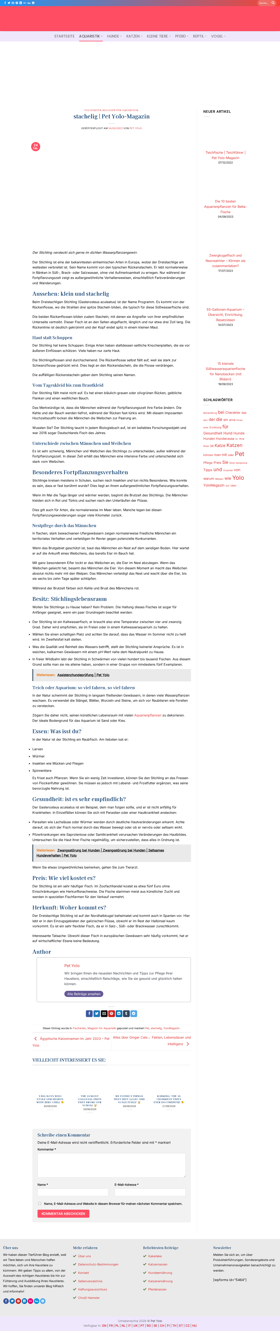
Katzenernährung (160, 1281)
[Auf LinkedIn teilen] (119, 1013)
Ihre (241, 438)
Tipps (207, 470)
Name (43, 1184)
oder (231, 455)
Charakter (232, 412)
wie (227, 478)
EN (104, 1325)
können (208, 455)
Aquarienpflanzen (147, 715)
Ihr (236, 439)
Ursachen (228, 470)
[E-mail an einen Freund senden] (104, 1013)
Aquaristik (89, 36)
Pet (147, 1028)
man (217, 455)
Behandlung (210, 412)
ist (212, 446)
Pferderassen (157, 1289)
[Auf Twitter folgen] (9, 3)
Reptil (198, 36)
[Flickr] (25, 3)
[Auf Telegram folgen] (33, 3)
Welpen (219, 478)
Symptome (241, 462)
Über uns (84, 1256)
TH (174, 1325)
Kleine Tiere (157, 36)
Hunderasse (225, 439)
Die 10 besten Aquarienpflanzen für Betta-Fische (225, 206)
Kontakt (83, 1272)
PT (142, 1325)
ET (181, 1325)
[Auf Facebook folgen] (5, 3)
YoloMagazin (171, 1028)
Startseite (64, 36)
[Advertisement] (140, 72)
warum (208, 478)
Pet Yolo (136, 128)
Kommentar (47, 1149)
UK (135, 1325)
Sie (225, 462)
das (244, 413)
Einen (240, 420)
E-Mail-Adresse (127, 1184)
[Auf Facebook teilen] (89, 1013)
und (217, 469)
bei (221, 412)
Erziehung (215, 427)
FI (168, 1325)
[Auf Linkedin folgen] (20, 3)
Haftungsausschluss (92, 1289)
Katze (220, 445)
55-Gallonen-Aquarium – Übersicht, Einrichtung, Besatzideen (225, 314)
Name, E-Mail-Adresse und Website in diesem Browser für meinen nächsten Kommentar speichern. (113, 1203)
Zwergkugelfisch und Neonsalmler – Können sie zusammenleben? (225, 260)
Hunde (113, 36)
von (237, 469)
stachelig (156, 1028)
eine (232, 420)
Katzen (133, 36)
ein (225, 420)
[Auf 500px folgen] (29, 3)
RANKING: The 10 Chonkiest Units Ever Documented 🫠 (169, 1099)
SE (155, 1325)
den (205, 420)
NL (123, 1325)
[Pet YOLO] (140, 18)
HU (194, 1325)
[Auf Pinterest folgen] (17, 3)
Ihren (206, 446)
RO (149, 1325)
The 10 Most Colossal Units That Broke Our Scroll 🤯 (90, 1101)
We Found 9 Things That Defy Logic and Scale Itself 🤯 (129, 1099)
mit (224, 454)
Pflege (208, 463)
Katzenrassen (157, 1264)
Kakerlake (155, 1256)
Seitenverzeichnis (90, 1281)
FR (111, 1325)
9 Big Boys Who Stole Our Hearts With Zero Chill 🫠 (50, 1099)
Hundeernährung (160, 1272)
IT (129, 1325)
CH (162, 1325)
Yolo (238, 477)
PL (117, 1325)
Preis (217, 463)
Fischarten (92, 110)
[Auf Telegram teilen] (133, 1013)
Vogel (217, 36)
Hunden (209, 439)
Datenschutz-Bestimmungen (98, 1264)
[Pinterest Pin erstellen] (111, 1013)
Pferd (180, 36)
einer (205, 427)
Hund (227, 433)
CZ (188, 1325)
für (225, 427)
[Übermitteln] (273, 3)
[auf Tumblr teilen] (126, 1013)
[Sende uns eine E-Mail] (13, 3)
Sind (231, 462)
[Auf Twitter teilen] (96, 1013)
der (212, 419)
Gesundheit (212, 433)
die (219, 419)
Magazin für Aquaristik (121, 110)
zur (227, 485)
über (234, 485)
